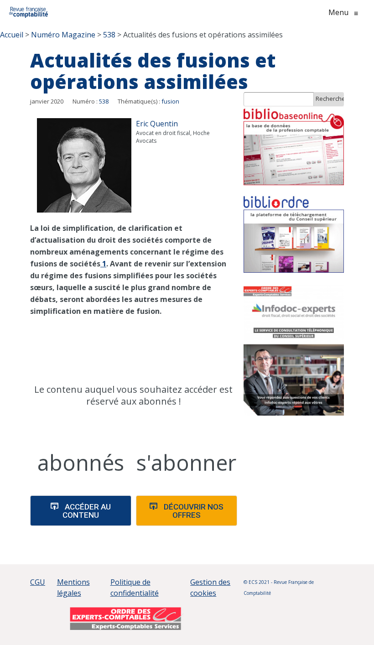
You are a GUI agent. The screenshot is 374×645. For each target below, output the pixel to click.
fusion (170, 101)
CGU (37, 582)
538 (104, 101)
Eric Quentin (157, 124)
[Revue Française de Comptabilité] (28, 12)
